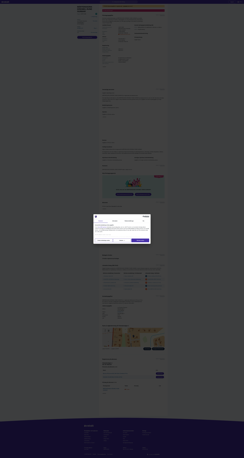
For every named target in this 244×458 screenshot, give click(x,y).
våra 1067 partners (102, 227)
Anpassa (121, 240)
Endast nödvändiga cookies (104, 240)
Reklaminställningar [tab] (129, 220)
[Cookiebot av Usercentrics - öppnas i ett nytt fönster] (143, 217)
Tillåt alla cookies (140, 240)
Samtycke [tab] (100, 220)
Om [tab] (143, 220)
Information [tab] (114, 220)
